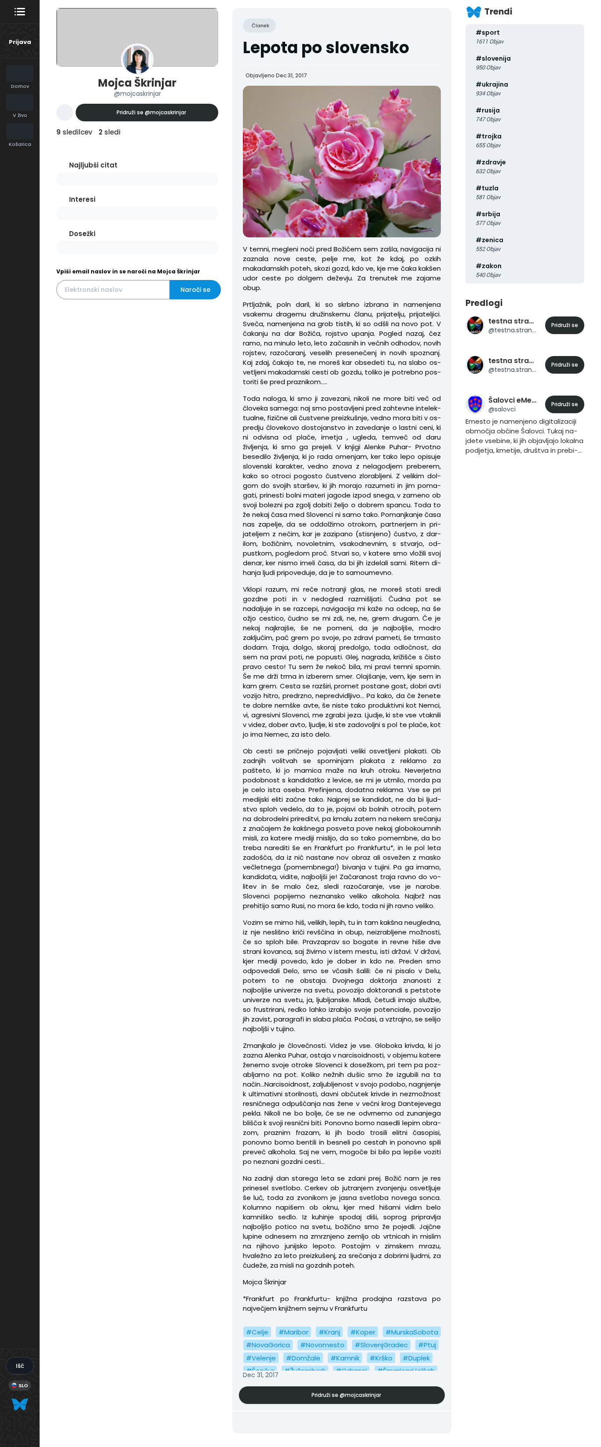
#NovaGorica (268, 1344)
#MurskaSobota (411, 1332)
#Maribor (293, 1332)
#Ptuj (427, 1344)
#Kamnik (344, 1358)
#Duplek (416, 1358)
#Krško (381, 1358)
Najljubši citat (93, 165)
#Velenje (261, 1358)
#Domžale (303, 1358)
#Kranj (329, 1332)
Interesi (82, 199)
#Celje (257, 1332)
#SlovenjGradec (381, 1344)
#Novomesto (322, 1344)
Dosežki (82, 233)
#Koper (362, 1332)
